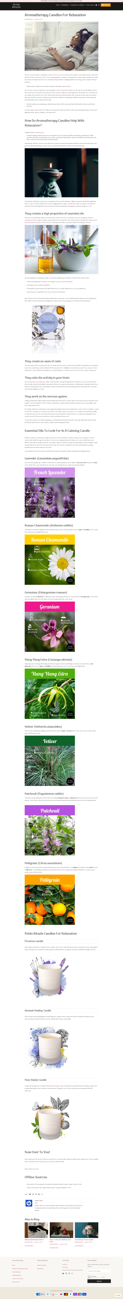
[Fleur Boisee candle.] (50, 1144)
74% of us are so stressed (59, 75)
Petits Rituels (56, 1290)
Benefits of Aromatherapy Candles (20, 1268)
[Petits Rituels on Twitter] (63, 1273)
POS (61, 1290)
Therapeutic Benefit (78, 5)
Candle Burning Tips (16, 1275)
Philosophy (90, 5)
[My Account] (96, 5)
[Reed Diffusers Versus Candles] (86, 1230)
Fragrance (65, 5)
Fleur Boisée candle (58, 1086)
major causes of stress (44, 77)
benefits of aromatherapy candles (40, 382)
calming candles (34, 110)
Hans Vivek (35, 1169)
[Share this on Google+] (38, 1194)
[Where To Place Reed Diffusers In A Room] (61, 1230)
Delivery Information (42, 1265)
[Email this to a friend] (41, 1194)
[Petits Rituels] (16, 5)
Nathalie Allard (39, 1205)
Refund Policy (40, 1268)
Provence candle (62, 947)
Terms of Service (16, 1282)
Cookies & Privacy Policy (17, 1278)
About (13, 1265)
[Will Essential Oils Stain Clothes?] (36, 1230)
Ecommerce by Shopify (68, 1290)
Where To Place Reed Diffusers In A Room (60, 1241)
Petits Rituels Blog (16, 1272)
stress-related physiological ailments (54, 79)
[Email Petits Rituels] (72, 1273)
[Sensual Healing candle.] (50, 1072)
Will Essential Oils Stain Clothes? (34, 1240)
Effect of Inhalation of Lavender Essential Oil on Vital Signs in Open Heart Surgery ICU (52, 411)
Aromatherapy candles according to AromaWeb (80, 203)
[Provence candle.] (50, 1002)
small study (29, 420)
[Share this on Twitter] (29, 1194)
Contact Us (64, 1264)
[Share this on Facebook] (32, 1194)
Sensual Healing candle (31, 1019)
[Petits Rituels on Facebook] (66, 1273)
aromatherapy (38, 132)
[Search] (99, 5)
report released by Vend (63, 90)
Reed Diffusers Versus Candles (84, 1240)
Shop (58, 5)
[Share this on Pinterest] (35, 1194)
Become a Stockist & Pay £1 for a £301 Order (72, 1270)
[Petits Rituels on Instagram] (69, 1273)
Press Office (65, 1267)
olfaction (72, 382)
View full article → (30, 1246)
